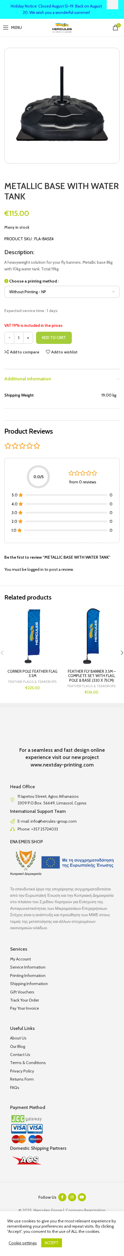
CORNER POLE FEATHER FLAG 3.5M (32, 673)
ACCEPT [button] (52, 1242)
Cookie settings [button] (23, 1243)
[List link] (62, 821)
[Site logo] (62, 27)
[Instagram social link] (72, 1197)
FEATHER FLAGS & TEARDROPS (32, 682)
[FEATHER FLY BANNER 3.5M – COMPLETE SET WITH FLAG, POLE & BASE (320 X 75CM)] (91, 636)
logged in (35, 569)
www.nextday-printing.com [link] (62, 765)
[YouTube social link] (82, 1197)
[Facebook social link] (62, 1197)
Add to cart (54, 337)
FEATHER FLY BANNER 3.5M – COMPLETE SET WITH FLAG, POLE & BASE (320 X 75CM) (92, 675)
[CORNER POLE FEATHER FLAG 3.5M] (32, 636)
